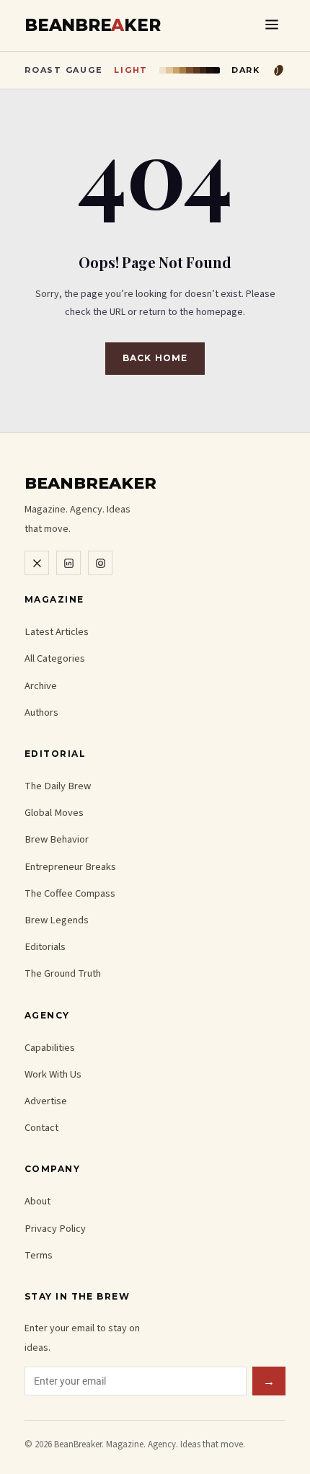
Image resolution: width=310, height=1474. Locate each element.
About (37, 1201)
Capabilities (50, 1047)
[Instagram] (100, 563)
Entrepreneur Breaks (70, 866)
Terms (39, 1255)
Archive (41, 685)
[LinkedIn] (68, 563)
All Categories (55, 658)
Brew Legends (57, 920)
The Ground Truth (63, 973)
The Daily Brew (58, 786)
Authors (41, 712)
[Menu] (271, 25)
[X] (37, 563)
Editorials (45, 946)
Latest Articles (57, 631)
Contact (41, 1127)
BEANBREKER (92, 25)
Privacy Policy (55, 1228)
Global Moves (54, 812)
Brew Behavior (57, 839)
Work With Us (53, 1074)
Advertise (46, 1101)
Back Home (155, 357)
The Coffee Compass (70, 893)
